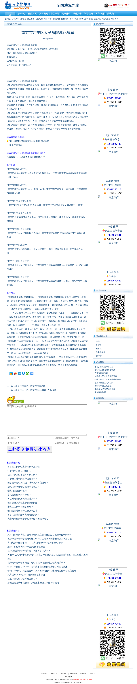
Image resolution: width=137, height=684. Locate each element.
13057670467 (25, 65)
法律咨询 (83, 674)
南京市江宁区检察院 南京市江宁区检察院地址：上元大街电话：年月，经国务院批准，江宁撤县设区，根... (46, 249)
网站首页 (11, 24)
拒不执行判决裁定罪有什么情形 (22, 502)
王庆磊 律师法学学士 (113, 276)
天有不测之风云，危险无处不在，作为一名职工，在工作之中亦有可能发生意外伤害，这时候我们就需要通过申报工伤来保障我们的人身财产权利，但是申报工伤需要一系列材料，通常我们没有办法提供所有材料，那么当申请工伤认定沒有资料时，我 (47, 333)
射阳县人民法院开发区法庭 (106, 376)
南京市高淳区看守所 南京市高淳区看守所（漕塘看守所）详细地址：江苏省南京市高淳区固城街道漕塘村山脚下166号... (47, 173)
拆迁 (76, 19)
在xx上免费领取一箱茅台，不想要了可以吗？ (28, 550)
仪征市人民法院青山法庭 (105, 370)
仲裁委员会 (100, 352)
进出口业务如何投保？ (18, 490)
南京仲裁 (66, 13)
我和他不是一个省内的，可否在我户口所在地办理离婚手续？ (36, 562)
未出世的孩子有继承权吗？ (20, 506)
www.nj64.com (48, 39)
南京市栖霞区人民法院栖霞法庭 (30, 386)
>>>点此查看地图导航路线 (30, 157)
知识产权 (15, 19)
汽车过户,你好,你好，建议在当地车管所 (26, 574)
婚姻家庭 (56, 19)
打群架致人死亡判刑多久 (19, 470)
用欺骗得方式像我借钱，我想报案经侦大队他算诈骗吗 (33, 582)
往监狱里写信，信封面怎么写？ (22, 578)
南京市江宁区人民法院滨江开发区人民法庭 (35, 390)
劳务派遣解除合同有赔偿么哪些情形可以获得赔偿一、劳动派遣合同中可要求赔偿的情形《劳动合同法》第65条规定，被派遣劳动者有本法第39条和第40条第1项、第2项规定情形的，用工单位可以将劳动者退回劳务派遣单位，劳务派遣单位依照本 (47, 361)
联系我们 (111, 13)
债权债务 (65, 19)
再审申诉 (100, 13)
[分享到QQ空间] (11, 373)
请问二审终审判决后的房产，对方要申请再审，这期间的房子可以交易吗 (41, 570)
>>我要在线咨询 (14, 145)
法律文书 (77, 13)
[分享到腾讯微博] (19, 373)
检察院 (99, 349)
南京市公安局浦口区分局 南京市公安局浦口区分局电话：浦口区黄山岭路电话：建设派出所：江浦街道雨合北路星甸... (47, 217)
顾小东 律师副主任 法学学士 (114, 139)
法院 (20, 24)
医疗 (86, 19)
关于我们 (44, 674)
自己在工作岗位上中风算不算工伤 (23, 466)
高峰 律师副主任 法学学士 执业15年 (114, 94)
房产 (71, 19)
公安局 (99, 345)
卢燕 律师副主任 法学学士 (114, 230)
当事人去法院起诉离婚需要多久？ (23, 514)
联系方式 (63, 674)
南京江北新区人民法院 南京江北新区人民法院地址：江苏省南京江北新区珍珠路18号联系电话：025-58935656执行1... (47, 265)
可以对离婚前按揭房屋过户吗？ (22, 498)
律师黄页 (32, 13)
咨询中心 (21, 13)
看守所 (99, 356)
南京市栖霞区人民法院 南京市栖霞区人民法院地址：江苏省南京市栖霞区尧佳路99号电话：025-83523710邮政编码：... (47, 281)
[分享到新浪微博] (15, 373)
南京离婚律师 (100, 392)
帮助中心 (93, 674)
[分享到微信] (27, 373)
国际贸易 (39, 19)
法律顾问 (43, 13)
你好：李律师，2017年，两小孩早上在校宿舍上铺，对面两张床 (37, 566)
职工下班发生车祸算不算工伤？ (22, 474)
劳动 (81, 19)
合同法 (8, 19)
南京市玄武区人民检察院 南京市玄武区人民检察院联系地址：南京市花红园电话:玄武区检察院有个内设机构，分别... (47, 233)
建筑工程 (30, 19)
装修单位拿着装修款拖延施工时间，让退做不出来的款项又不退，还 (39, 538)
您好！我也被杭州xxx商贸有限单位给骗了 (27, 546)
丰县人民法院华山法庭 (104, 367)
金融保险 (97, 19)
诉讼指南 (88, 13)
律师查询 (73, 674)
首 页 (9, 13)
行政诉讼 (106, 19)
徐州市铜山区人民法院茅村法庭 (108, 380)
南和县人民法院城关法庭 (105, 389)
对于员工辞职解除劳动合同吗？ (22, 478)
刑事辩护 (48, 19)
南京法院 (55, 13)
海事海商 (114, 19)
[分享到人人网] (23, 373)
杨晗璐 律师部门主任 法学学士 (114, 185)
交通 (91, 19)
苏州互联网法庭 (101, 373)
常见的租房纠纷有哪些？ (19, 494)
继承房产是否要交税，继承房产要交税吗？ (27, 482)
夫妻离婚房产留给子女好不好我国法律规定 (27, 518)
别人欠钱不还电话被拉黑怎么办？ (23, 486)
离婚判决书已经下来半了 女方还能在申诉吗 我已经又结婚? (35, 542)
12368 (21, 61)
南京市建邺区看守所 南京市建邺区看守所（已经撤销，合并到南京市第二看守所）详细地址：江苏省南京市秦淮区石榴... (47, 189)
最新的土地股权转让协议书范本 (22, 510)
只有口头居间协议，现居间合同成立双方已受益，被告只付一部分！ (39, 534)
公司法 (23, 19)
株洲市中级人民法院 (103, 386)
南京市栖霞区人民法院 (104, 383)
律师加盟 (54, 674)
